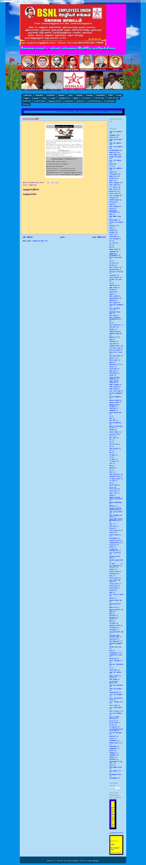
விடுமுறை (111, 757)
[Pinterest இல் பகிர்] (58, 182)
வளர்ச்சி (111, 750)
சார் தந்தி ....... (114, 563)
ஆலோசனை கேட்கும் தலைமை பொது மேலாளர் (116, 498)
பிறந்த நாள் (112, 371)
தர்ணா (111, 180)
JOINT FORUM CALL (114, 325)
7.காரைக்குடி (89, 95)
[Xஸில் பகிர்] (55, 182)
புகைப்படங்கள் (112, 639)
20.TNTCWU (27, 101)
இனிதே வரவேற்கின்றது (115, 502)
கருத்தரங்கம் (112, 251)
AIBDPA (113, 839)
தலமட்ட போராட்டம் (114, 267)
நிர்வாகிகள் (112, 615)
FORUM (111, 164)
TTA (110, 283)
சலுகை (111, 294)
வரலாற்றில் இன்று (114, 150)
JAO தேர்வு (112, 455)
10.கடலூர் (119, 95)
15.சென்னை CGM (63, 98)
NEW (110, 247)
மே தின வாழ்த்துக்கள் (115, 396)
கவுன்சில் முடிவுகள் (114, 540)
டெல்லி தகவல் (113, 585)
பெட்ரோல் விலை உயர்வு (115, 647)
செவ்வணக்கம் (113, 573)
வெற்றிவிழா (112, 410)
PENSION (111, 468)
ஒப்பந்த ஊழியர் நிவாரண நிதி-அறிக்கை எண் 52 (116, 519)
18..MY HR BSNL (99, 98)
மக (110, 668)
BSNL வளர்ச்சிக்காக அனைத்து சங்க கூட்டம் (115, 318)
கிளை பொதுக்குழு (114, 182)
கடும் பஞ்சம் (112, 526)
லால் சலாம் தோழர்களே (115, 732)
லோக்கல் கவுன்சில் (114, 400)
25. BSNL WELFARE (94, 101)
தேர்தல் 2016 (32, 185)
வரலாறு (111, 738)
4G (110, 416)
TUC (110, 483)
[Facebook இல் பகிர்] (56, 182)
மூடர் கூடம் (112, 720)
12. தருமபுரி (35, 98)
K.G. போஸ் (112, 243)
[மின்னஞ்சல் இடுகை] (48, 182)
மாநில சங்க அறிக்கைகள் (116, 685)
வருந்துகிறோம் (113, 748)
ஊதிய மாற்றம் (113, 287)
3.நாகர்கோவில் (50, 95)
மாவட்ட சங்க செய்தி (114, 391)
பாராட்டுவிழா (112, 629)
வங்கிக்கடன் (112, 736)
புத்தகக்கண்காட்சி (114, 298)
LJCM (110, 463)
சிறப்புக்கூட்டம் (112, 225)
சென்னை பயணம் (114, 571)
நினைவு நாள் (112, 191)
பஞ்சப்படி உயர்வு (113, 193)
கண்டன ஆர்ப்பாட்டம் (114, 530)
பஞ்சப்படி (111, 366)
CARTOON (111, 430)
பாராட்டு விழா (113, 368)
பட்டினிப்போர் (112, 623)
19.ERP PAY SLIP (113, 98)
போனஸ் (111, 375)
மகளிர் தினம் (112, 236)
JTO (110, 457)
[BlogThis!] (53, 182)
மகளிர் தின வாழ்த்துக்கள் (116, 304)
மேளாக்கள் (112, 178)
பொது (110, 650)
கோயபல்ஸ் (112, 292)
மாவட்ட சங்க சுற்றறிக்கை (116, 146)
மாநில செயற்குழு (113, 206)
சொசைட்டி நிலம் (113, 578)
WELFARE (111, 265)
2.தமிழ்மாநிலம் (39, 95)
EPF (110, 440)
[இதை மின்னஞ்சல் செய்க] (51, 182)
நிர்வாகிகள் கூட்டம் (114, 364)
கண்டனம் (111, 532)
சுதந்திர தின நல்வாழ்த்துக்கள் (113, 254)
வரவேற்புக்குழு (113, 746)
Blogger (89, 860)
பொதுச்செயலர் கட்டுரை (115, 655)
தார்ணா (111, 598)
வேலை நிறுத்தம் (113, 154)
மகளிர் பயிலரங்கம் (114, 277)
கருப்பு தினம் (112, 343)
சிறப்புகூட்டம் (112, 358)
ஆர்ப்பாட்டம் (112, 137)
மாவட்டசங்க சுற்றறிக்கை (115, 713)
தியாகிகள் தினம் (113, 269)
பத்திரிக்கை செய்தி (114, 625)
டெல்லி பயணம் (113, 360)
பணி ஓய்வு (112, 202)
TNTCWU (111, 208)
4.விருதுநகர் (61, 95)
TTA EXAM (112, 480)
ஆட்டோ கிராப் (113, 493)
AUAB (110, 228)
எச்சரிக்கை (112, 341)
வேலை (111, 765)
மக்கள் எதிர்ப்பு (113, 670)
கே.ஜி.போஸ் (112, 545)
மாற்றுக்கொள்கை (113, 692)
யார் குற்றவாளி (113, 727)
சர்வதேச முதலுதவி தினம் (116, 560)
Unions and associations (113, 488)
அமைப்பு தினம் (113, 490)
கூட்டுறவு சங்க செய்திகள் (116, 222)
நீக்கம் (110, 621)
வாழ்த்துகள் (112, 753)
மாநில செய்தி (113, 388)
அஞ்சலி (111, 172)
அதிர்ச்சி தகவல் (113, 331)
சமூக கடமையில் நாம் (115, 552)
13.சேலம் (44, 98)
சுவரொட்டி (111, 569)
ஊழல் (110, 339)
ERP (110, 442)
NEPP (110, 465)
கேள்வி (111, 547)
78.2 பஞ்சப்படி (113, 187)
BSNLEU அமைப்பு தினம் (115, 257)
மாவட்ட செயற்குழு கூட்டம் (116, 701)
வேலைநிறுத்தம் (113, 778)
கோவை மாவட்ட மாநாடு (115, 352)
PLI (110, 470)
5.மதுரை (70, 95)
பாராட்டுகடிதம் (113, 627)
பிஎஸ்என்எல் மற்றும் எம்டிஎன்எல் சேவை (114, 636)
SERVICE (111, 329)
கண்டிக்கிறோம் (113, 538)
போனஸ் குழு (112, 658)
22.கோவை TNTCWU (55, 101)
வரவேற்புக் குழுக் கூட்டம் (115, 742)
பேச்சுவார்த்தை (113, 373)
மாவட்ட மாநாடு (113, 705)
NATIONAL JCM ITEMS (115, 279)
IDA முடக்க (112, 263)
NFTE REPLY (112, 327)
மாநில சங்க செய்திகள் (115, 688)
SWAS (110, 214)
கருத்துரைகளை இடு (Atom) (40, 241)
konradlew (83, 860)
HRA (110, 452)
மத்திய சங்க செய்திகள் (115, 139)
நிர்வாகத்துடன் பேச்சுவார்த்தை (113, 211)
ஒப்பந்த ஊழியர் (113, 220)
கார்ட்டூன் (111, 289)
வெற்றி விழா (112, 408)
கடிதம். (111, 524)
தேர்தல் (111, 362)
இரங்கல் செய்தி (113, 249)
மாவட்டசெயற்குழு (113, 238)
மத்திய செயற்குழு (114, 384)
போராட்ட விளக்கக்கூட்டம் (115, 660)
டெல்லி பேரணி (113, 588)
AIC (110, 241)
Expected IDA (113, 444)
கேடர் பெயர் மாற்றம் (114, 350)
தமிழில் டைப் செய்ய (116, 850)
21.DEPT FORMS (39, 101)
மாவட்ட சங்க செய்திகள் (115, 694)
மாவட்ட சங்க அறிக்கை (115, 160)
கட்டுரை (111, 528)
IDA (110, 261)
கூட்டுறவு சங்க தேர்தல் (115, 156)
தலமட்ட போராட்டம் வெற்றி (116, 594)
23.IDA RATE (69, 101)
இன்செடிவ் (112, 506)
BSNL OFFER (112, 315)
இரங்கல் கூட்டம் (113, 337)
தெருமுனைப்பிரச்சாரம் (115, 603)
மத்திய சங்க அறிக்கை (115, 672)
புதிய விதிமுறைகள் (114, 641)
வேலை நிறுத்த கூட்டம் (115, 771)
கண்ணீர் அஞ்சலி (114, 200)
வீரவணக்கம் (112, 759)
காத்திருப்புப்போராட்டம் (114, 542)
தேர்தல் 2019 (112, 176)
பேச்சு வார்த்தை (113, 302)
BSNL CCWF (112, 420)
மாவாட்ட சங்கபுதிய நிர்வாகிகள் (114, 717)
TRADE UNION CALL (114, 474)
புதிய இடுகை (28, 237)
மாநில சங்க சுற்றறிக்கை (115, 131)
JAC (110, 166)
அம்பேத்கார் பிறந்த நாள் (115, 333)
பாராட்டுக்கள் (112, 275)
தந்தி (110, 592)
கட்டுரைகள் (112, 197)
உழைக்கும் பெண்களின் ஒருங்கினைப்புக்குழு (115, 508)
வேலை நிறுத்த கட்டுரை (115, 767)
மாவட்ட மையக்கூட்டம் (114, 711)
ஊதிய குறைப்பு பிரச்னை (115, 511)
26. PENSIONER (109, 101)
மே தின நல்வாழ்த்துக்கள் (116, 393)
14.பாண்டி (52, 98)
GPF (110, 450)
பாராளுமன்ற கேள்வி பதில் (116, 632)
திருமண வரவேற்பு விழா (115, 600)
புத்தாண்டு (112, 300)
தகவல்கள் (112, 590)
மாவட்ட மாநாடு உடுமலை (115, 707)
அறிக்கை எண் (113, 285)
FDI (110, 446)
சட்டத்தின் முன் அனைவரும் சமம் (113, 549)
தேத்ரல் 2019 (112, 607)
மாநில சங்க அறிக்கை (115, 143)
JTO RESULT (112, 461)
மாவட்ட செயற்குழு (114, 195)
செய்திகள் (112, 232)
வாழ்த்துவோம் (112, 755)
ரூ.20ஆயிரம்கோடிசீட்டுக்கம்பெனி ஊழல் (116, 729)
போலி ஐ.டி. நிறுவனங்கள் (116, 664)
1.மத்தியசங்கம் (27, 95)
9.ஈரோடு (110, 95)
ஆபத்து (111, 495)
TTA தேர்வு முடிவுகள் (114, 478)
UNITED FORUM (113, 485)
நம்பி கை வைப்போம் (116, 847)
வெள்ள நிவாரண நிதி (115, 412)
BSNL (110, 418)
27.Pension (26, 104)
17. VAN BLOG (85, 98)
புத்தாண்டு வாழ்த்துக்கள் (115, 643)
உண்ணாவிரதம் (113, 174)
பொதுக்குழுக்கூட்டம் (114, 652)
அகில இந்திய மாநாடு (115, 216)
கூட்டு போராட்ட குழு (114, 348)
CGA (110, 322)
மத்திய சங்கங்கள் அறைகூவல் (114, 381)
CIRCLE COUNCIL (114, 432)
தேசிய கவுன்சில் (113, 296)
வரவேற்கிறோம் (113, 740)
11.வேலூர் (26, 98)
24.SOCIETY (80, 101)
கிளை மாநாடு (113, 189)
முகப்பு (62, 237)
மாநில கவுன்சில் (113, 386)
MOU (110, 245)
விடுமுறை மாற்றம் (113, 402)
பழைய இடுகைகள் (99, 237)
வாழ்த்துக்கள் (112, 135)
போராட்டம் (111, 234)
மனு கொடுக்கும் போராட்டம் (113, 682)
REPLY (111, 472)
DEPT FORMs (112, 437)
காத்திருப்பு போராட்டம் (115, 345)
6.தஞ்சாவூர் (79, 95)
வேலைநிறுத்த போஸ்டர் (115, 774)
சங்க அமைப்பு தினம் (114, 355)
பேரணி (111, 204)
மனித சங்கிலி (113, 679)
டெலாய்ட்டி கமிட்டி (114, 583)
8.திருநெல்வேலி (100, 95)
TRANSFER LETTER (114, 476)
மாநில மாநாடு (113, 184)
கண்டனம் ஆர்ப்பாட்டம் (115, 534)
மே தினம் (111, 724)
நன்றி (110, 613)
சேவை (111, 575)
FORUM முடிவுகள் (113, 448)
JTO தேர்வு (112, 459)
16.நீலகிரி (75, 98)
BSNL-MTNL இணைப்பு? (115, 422)
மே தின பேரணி (113, 722)
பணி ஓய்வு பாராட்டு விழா (116, 271)
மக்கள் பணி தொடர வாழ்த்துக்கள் (114, 378)
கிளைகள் (111, 230)
